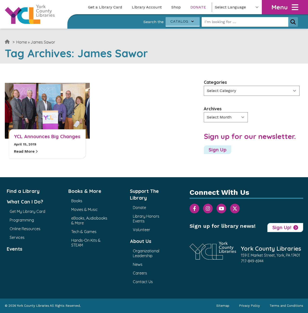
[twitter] (235, 208)
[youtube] (221, 208)
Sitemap (222, 305)
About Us (140, 241)
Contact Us (143, 281)
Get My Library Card (27, 211)
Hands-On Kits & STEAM (86, 243)
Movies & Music (84, 209)
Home (21, 42)
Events (14, 249)
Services (17, 237)
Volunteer (141, 229)
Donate (198, 7)
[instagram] (208, 208)
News (137, 264)
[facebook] (194, 208)
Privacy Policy (249, 305)
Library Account (147, 7)
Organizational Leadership (146, 253)
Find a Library (23, 191)
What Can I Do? (25, 202)
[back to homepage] (30, 14)
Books (76, 200)
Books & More (84, 191)
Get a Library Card (105, 7)
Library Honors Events (146, 218)
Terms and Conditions (286, 305)
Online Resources (25, 228)
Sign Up (217, 150)
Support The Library (144, 194)
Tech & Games (83, 231)
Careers (140, 273)
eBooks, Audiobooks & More (89, 220)
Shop (176, 7)
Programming (22, 220)
